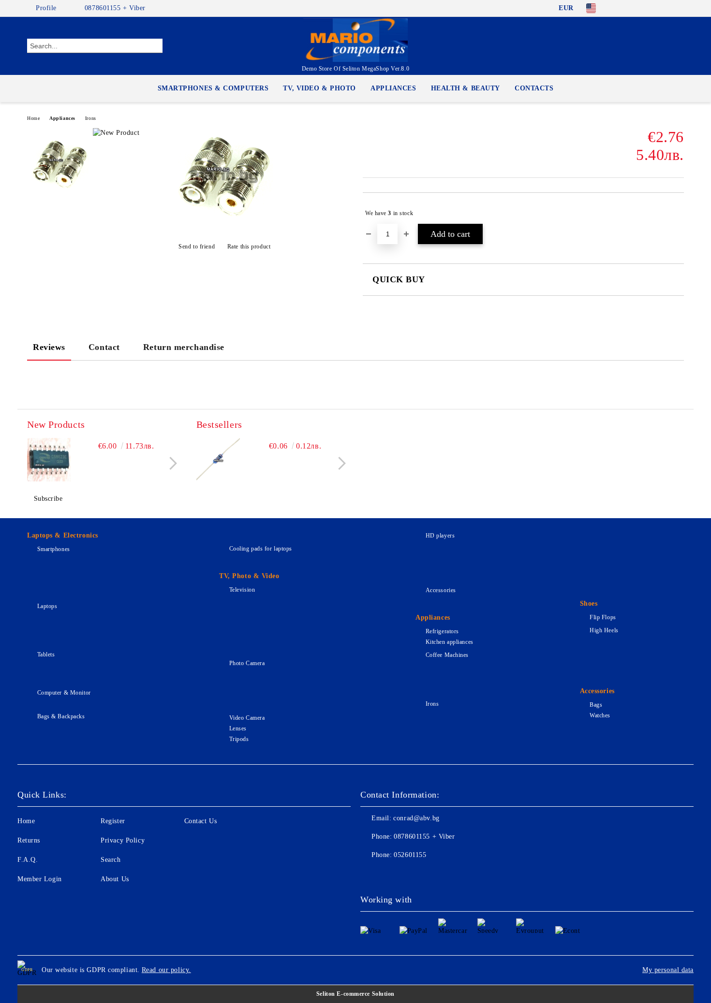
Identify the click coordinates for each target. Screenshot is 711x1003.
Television (242, 589)
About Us (115, 879)
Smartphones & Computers (213, 88)
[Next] (170, 463)
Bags (596, 704)
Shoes (589, 603)
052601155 (410, 854)
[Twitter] (649, 8)
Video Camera (247, 717)
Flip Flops (603, 617)
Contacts (534, 88)
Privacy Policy (123, 840)
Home (33, 118)
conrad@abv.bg (416, 818)
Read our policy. (166, 970)
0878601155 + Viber (115, 8)
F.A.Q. (27, 859)
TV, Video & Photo (319, 88)
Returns (28, 840)
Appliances (393, 88)
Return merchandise (183, 347)
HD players (440, 535)
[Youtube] (432, 874)
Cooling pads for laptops (260, 548)
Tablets (46, 654)
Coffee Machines (447, 655)
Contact (104, 347)
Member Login (39, 879)
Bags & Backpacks (61, 716)
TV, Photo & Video (249, 576)
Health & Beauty (465, 88)
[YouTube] (678, 8)
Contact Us (200, 821)
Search (110, 859)
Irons (90, 118)
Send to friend (196, 246)
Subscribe (48, 498)
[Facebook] (620, 8)
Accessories (441, 590)
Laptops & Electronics (62, 535)
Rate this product (248, 246)
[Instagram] (664, 8)
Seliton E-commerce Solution (355, 993)
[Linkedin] (453, 874)
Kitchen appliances (450, 642)
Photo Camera (247, 663)
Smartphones (53, 549)
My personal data (668, 970)
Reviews (49, 347)
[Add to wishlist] (677, 213)
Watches (600, 715)
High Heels (604, 630)
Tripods (239, 739)
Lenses (238, 728)
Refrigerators (442, 631)
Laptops (47, 606)
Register (113, 821)
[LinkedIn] (635, 8)
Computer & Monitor (64, 692)
